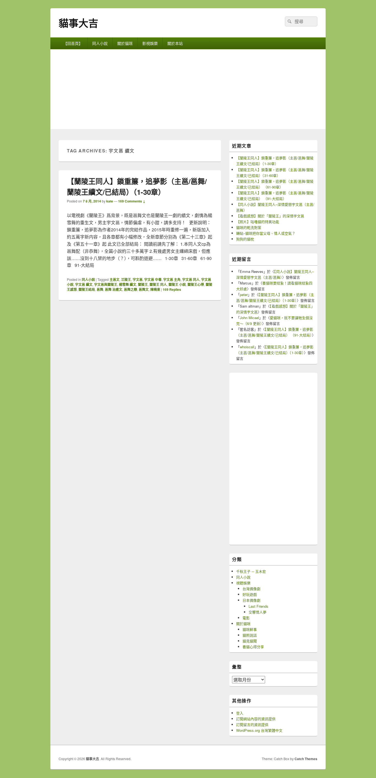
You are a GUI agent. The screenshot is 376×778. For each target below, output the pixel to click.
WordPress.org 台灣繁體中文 (259, 730)
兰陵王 (126, 279)
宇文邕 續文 (83, 284)
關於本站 (175, 43)
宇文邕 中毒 (153, 279)
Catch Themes (306, 758)
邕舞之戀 (130, 289)
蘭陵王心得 (195, 284)
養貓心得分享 (253, 646)
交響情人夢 (257, 612)
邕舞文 (144, 289)
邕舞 (100, 289)
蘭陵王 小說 (177, 284)
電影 (246, 617)
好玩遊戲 (250, 594)
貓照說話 (250, 635)
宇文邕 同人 (191, 279)
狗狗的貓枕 (245, 239)
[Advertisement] (188, 90)
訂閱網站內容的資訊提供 (256, 718)
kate (109, 201)
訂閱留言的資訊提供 (252, 724)
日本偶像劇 (251, 600)
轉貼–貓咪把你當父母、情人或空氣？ (265, 233)
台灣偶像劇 (251, 588)
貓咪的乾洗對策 (248, 227)
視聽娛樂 (243, 582)
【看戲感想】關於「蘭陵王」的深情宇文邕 (270, 215)
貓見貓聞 (250, 640)
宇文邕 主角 (172, 279)
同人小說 (100, 43)
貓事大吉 (78, 23)
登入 (239, 713)
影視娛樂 (150, 43)
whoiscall (247, 346)
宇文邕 (138, 279)
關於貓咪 (125, 43)
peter (244, 294)
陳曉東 (155, 289)
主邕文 (114, 279)
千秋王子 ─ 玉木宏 (251, 571)
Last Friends (258, 606)
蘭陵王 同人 (158, 284)
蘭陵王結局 (86, 289)
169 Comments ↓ (131, 201)
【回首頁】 (73, 43)
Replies (172, 289)
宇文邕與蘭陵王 (105, 284)
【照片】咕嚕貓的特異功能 (257, 221)
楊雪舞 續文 (127, 284)
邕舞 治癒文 (113, 289)
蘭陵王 (143, 284)
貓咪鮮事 (250, 629)
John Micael (249, 317)
